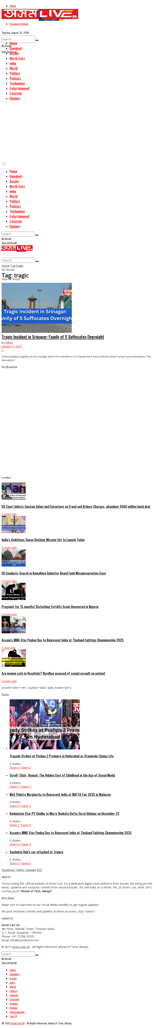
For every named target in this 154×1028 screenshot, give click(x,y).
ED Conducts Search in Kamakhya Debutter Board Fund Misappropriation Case (54, 573)
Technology (17, 83)
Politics (15, 73)
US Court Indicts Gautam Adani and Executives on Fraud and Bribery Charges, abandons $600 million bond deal (76, 506)
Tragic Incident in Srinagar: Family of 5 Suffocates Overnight (53, 336)
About (13, 6)
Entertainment (20, 88)
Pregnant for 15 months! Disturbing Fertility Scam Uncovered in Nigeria (50, 606)
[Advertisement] (77, 132)
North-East (17, 58)
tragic (19, 266)
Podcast (15, 78)
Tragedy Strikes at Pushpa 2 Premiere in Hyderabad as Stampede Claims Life (62, 755)
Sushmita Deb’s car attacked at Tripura (36, 851)
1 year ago (8, 647)
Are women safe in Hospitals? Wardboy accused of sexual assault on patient (53, 673)
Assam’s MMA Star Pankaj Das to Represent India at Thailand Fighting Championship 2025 (63, 639)
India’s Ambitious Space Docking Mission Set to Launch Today (43, 539)
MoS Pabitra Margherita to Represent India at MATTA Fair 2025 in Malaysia (60, 794)
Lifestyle (16, 93)
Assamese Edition (19, 24)
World (13, 68)
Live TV (13, 1016)
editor (9, 342)
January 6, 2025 (12, 346)
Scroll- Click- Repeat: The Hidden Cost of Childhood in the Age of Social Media (62, 775)
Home (13, 43)
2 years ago (9, 514)
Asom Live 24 (21, 947)
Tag (12, 266)
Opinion (15, 98)
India (13, 63)
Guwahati (16, 48)
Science (14, 1003)
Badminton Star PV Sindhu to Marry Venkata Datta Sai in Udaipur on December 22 (64, 813)
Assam (14, 53)
